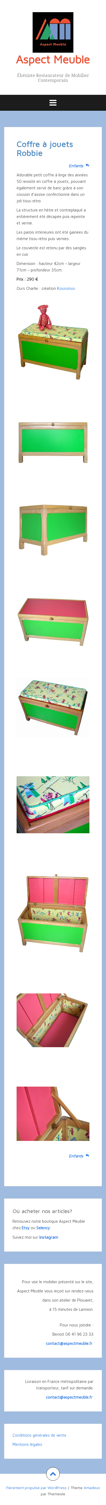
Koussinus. (66, 288)
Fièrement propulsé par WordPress (36, 1487)
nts (81, 1156)
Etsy (26, 1227)
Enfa (73, 1156)
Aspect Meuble (53, 59)
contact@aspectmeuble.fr (69, 1343)
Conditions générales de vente (39, 1435)
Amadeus (92, 1487)
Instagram (48, 1237)
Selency (43, 1227)
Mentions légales (27, 1444)
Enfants (77, 165)
